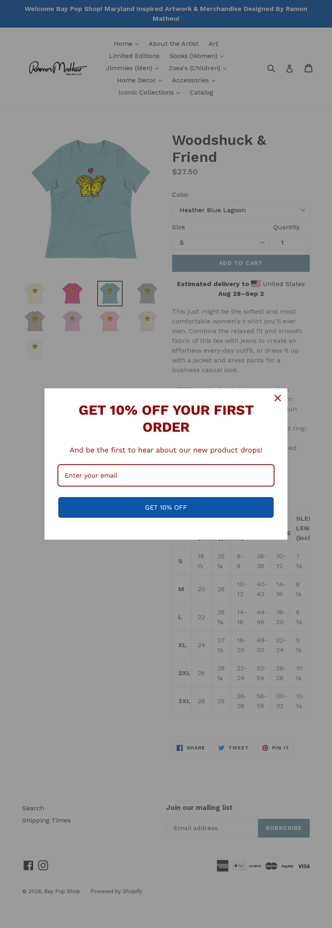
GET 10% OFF (166, 507)
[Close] (277, 398)
